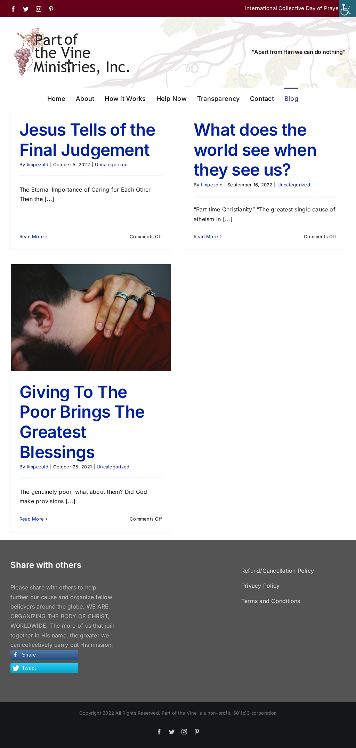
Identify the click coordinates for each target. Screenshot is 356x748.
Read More (31, 236)
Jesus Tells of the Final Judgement (87, 139)
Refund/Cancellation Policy (277, 570)
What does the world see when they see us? (255, 149)
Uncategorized (111, 164)
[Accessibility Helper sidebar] (347, 8)
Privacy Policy (260, 585)
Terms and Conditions (270, 600)
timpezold (37, 164)
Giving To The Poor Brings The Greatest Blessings (81, 421)
